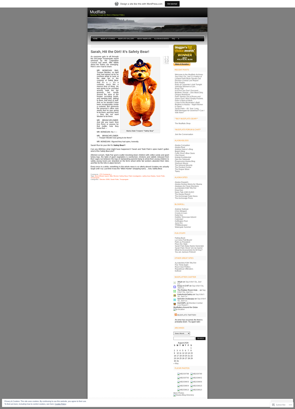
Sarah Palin (160, 176)
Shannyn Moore (181, 163)
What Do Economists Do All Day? (189, 250)
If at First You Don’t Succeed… (187, 90)
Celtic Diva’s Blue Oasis (185, 153)
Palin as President (182, 242)
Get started (172, 4)
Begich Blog (180, 151)
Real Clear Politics (182, 267)
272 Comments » (106, 174)
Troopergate (95, 178)
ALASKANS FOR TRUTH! (185, 188)
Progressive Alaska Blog (185, 161)
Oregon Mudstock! (182, 94)
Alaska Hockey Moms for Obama (188, 184)
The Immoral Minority (183, 165)
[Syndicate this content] (176, 315)
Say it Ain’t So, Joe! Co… (191, 291)
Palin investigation (135, 176)
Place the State (181, 244)
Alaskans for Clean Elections (187, 186)
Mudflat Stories (108, 39)
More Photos (178, 393)
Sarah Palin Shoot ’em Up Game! (189, 248)
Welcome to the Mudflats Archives (189, 74)
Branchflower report (102, 176)
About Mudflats (144, 39)
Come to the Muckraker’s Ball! (187, 102)
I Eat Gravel (180, 155)
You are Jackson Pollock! (185, 252)
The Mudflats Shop (183, 123)
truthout (178, 271)
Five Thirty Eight (181, 265)
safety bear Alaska (148, 176)
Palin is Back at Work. (184, 100)
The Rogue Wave (182, 169)
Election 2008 (105, 179)
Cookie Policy (60, 404)
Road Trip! (179, 88)
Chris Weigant (181, 211)
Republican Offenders (184, 269)
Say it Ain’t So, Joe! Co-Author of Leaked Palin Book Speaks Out (188, 77)
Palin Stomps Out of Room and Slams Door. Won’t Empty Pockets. (189, 97)
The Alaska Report (182, 194)
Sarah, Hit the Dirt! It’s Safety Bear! (120, 52)
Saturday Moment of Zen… (186, 86)
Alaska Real (180, 147)
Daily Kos (179, 215)
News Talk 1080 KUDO (184, 192)
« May (176, 363)
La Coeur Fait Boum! (183, 240)
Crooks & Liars (181, 213)
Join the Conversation (184, 134)
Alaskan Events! (161, 39)
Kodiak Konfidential (183, 157)
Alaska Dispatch (181, 182)
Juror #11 (179, 223)
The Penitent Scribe (183, 167)
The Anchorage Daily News (186, 196)
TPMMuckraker (181, 225)
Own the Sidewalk (182, 159)
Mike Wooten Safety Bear (119, 176)
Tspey (177, 171)
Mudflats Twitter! (186, 315)
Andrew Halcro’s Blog (184, 149)
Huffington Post (181, 221)
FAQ (173, 39)
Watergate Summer (183, 227)
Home (95, 39)
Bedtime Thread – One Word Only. (189, 92)
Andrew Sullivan (182, 209)
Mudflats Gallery (126, 39)
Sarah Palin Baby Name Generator (189, 246)
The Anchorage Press (184, 198)
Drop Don (179, 190)
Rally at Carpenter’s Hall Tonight (188, 84)
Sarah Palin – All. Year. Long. (187, 108)
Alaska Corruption (182, 145)
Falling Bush (180, 238)
